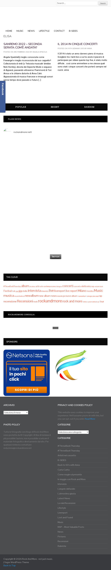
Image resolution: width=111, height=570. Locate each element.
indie (25, 291)
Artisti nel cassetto (67, 455)
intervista (34, 290)
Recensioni (25, 301)
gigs (20, 291)
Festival (7, 291)
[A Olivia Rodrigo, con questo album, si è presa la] (82, 176)
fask (101, 286)
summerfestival (93, 302)
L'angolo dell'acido (66, 488)
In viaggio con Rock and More (72, 479)
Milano (82, 291)
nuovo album (71, 296)
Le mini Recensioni (66, 503)
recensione (9, 301)
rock (35, 301)
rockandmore (50, 301)
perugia (89, 296)
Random (89, 107)
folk (13, 291)
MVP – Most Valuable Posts (71, 527)
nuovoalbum (82, 296)
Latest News (64, 498)
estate (97, 286)
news (54, 295)
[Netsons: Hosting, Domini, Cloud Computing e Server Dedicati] (26, 394)
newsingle (61, 296)
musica (8, 295)
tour (102, 301)
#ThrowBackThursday (12, 286)
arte (38, 286)
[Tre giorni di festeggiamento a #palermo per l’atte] (29, 227)
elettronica (86, 286)
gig (17, 291)
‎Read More (90, 418)
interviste (44, 291)
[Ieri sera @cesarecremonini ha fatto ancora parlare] (82, 206)
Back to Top (9, 565)
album (25, 286)
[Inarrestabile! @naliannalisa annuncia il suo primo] (29, 203)
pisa (94, 296)
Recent (55, 107)
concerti (67, 286)
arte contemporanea (48, 286)
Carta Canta (64, 469)
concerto (77, 286)
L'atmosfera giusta (67, 493)
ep (93, 286)
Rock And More (29, 558)
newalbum (32, 296)
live (51, 290)
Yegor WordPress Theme (16, 562)
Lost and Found (65, 517)
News (60, 531)
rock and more (72, 301)
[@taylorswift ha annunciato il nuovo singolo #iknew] (82, 226)
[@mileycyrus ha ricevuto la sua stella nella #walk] (29, 245)
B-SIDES (62, 460)
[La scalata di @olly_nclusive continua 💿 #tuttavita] (82, 147)
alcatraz (32, 286)
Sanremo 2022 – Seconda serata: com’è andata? (22, 45)
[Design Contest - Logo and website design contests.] (71, 378)
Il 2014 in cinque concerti (77, 44)
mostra (90, 291)
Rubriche (62, 546)
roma (85, 302)
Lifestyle (62, 507)
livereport (59, 291)
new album (44, 295)
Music (98, 290)
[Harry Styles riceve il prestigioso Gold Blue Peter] (29, 170)
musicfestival (19, 296)
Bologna (59, 286)
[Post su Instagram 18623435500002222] (29, 140)
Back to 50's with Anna (69, 464)
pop (97, 296)
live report (71, 291)
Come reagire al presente (70, 474)
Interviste (62, 484)
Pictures (62, 536)
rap (100, 295)
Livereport (62, 512)
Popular (20, 107)
